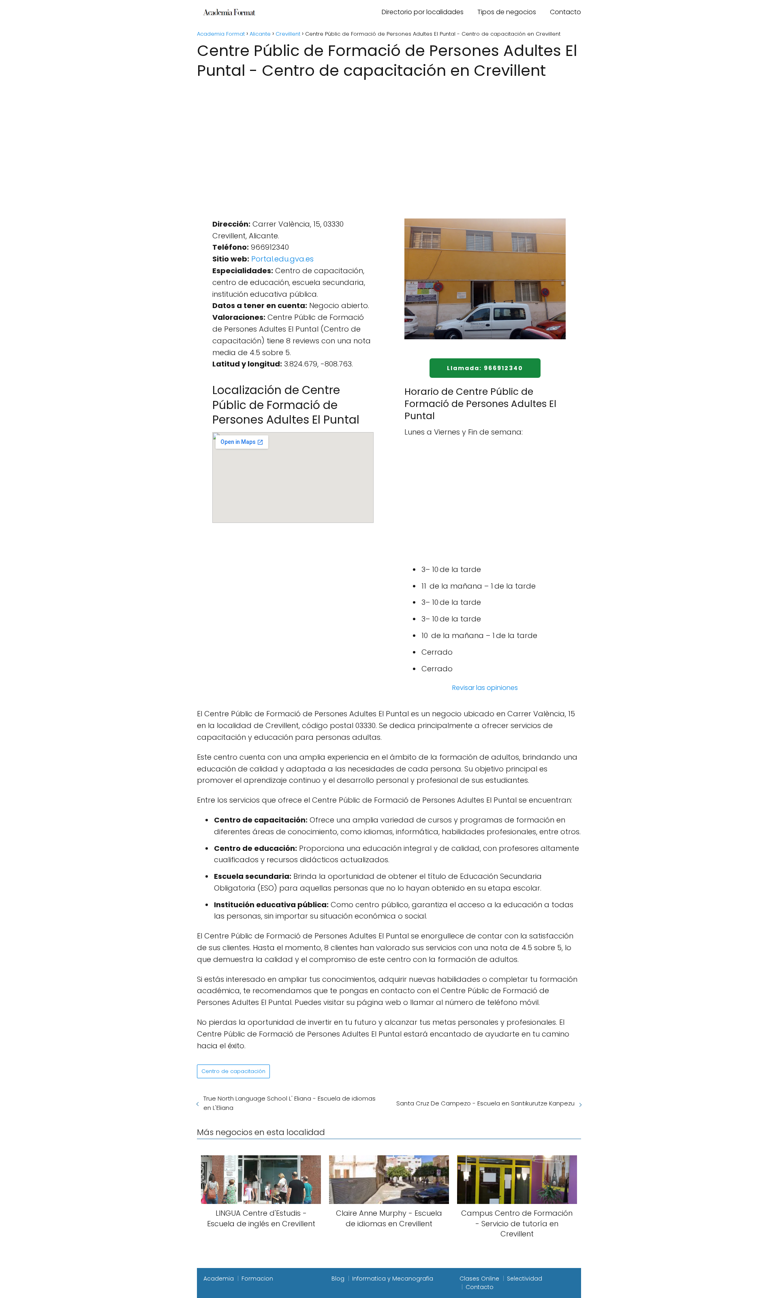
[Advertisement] (389, 142)
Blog (337, 1278)
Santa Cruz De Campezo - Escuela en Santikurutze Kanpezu (485, 1103)
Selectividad (524, 1278)
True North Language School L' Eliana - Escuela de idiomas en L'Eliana (289, 1103)
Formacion (257, 1278)
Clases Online (479, 1278)
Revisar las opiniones (485, 687)
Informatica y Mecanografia (392, 1278)
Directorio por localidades (423, 12)
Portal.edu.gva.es (282, 259)
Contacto (565, 12)
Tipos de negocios (506, 12)
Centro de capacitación (233, 1071)
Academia (218, 1278)
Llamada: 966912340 (485, 368)
